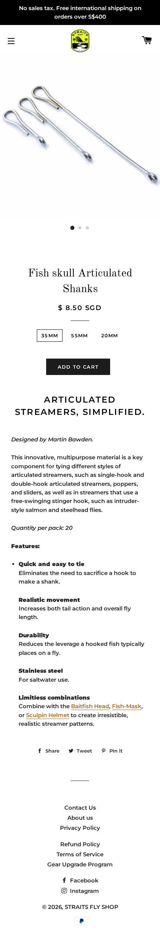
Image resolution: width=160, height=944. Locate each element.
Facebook (83, 880)
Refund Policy (80, 844)
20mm (109, 335)
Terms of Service (80, 854)
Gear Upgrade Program (80, 864)
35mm (49, 335)
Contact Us (80, 807)
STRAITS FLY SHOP (91, 906)
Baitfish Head (90, 706)
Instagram (83, 890)
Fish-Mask (126, 706)
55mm (79, 335)
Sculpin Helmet (47, 715)
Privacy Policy (80, 827)
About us (80, 817)
